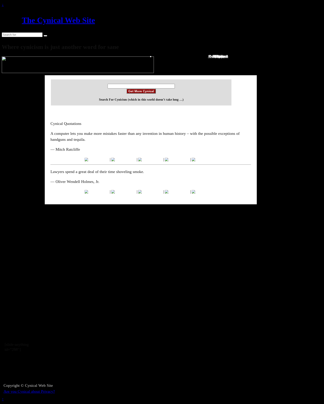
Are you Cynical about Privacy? (29, 391)
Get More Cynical (141, 91)
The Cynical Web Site (58, 20)
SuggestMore (221, 56)
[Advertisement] (147, 370)
